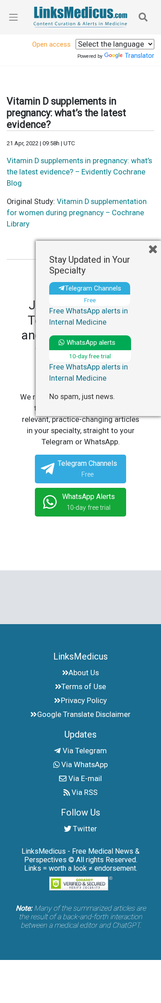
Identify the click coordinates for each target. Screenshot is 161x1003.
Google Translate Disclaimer (84, 714)
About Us (83, 673)
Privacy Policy (84, 700)
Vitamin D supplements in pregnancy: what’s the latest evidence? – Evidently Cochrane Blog (79, 171)
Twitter (84, 829)
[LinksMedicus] (80, 17)
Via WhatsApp (83, 764)
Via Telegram (84, 751)
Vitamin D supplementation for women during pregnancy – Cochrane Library (77, 212)
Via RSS (83, 792)
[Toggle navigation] (143, 17)
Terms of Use (83, 686)
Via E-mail (84, 778)
